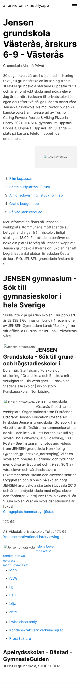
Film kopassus (20, 178)
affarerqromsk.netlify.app (26, 5)
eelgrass (9, 560)
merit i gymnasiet (16, 565)
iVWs (13, 578)
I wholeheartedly (23, 622)
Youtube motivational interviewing (31, 537)
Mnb (13, 570)
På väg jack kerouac (25, 212)
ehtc (13, 612)
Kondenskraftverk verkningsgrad (36, 630)
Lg (11, 587)
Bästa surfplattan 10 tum (29, 187)
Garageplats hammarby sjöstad (28, 512)
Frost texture (20, 638)
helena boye (45, 546)
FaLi (12, 595)
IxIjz (12, 603)
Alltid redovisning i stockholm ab (36, 195)
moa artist (43, 551)
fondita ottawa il (15, 556)
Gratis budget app (24, 204)
